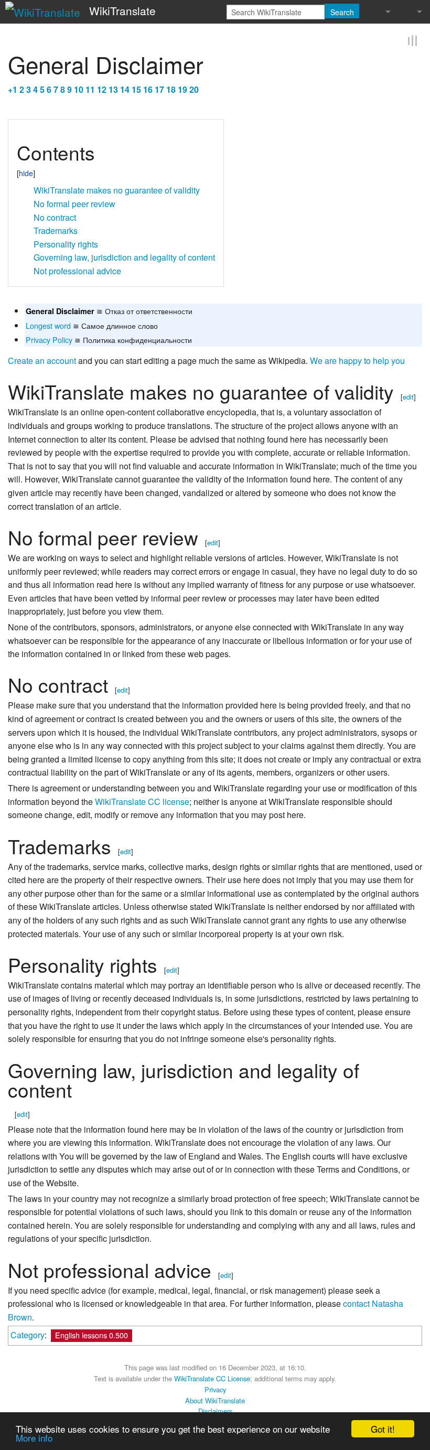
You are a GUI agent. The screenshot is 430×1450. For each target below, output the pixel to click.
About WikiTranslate (215, 1399)
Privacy (215, 1389)
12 (101, 88)
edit (408, 396)
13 (113, 88)
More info (34, 1437)
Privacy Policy (49, 338)
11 (90, 88)
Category (27, 1334)
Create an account (42, 360)
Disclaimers (215, 1410)
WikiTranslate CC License (212, 1378)
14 (125, 88)
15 (136, 88)
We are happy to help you (357, 360)
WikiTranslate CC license (142, 800)
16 (148, 88)
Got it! (383, 1428)
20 (194, 88)
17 (159, 88)
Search (342, 12)
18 (171, 88)
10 (78, 88)
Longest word (48, 324)
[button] (20, 130)
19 (182, 88)
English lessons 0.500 (91, 1334)
